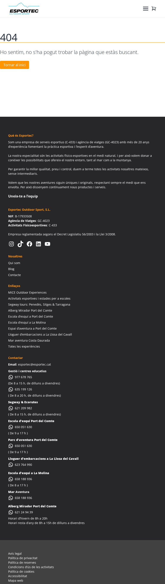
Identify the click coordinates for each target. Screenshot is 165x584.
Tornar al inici (14, 65)
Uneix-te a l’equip (23, 196)
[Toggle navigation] (145, 8)
